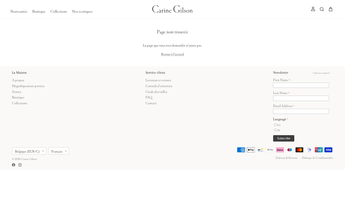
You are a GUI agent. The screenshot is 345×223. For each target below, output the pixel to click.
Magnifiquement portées (28, 85)
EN (278, 125)
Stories (16, 91)
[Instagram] (20, 165)
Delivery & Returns (286, 157)
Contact (151, 102)
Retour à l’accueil (172, 53)
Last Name (281, 92)
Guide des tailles (156, 91)
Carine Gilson (29, 158)
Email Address (283, 105)
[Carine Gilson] (172, 9)
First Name (281, 79)
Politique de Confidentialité (317, 157)
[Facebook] (13, 165)
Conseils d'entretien (159, 85)
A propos (18, 79)
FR (278, 130)
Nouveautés (18, 11)
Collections (59, 11)
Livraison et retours (158, 79)
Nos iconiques (82, 11)
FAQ (149, 96)
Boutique (39, 11)
